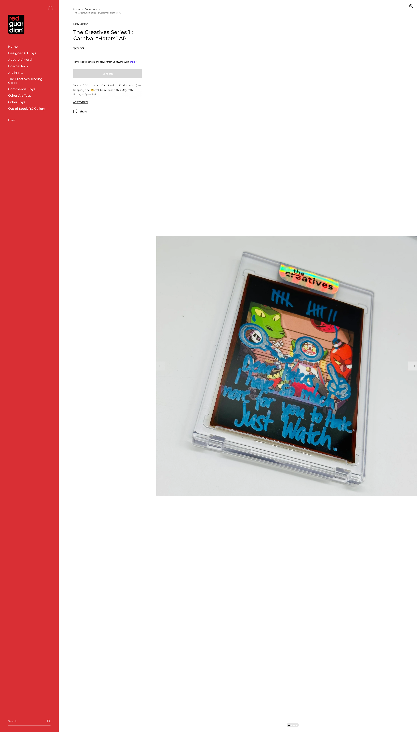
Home (76, 9)
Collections (91, 9)
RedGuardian (80, 23)
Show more (80, 101)
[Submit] (48, 721)
